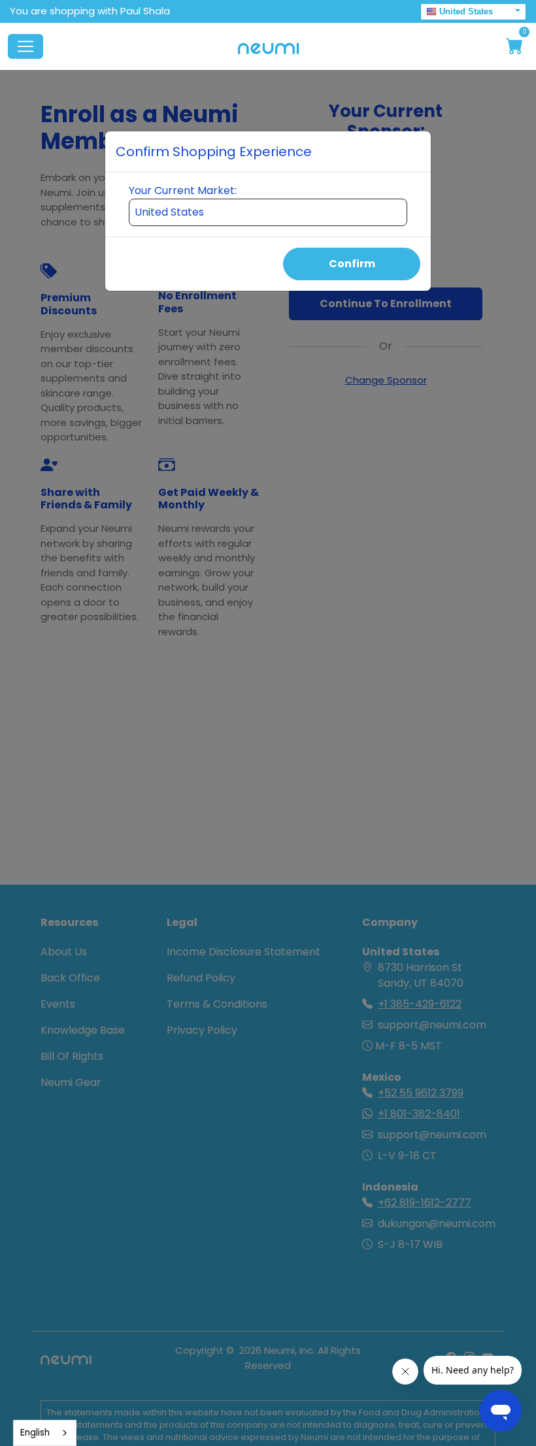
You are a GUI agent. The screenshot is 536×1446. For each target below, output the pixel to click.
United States (466, 11)
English (35, 1432)
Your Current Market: (183, 190)
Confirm (352, 263)
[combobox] (44, 1433)
